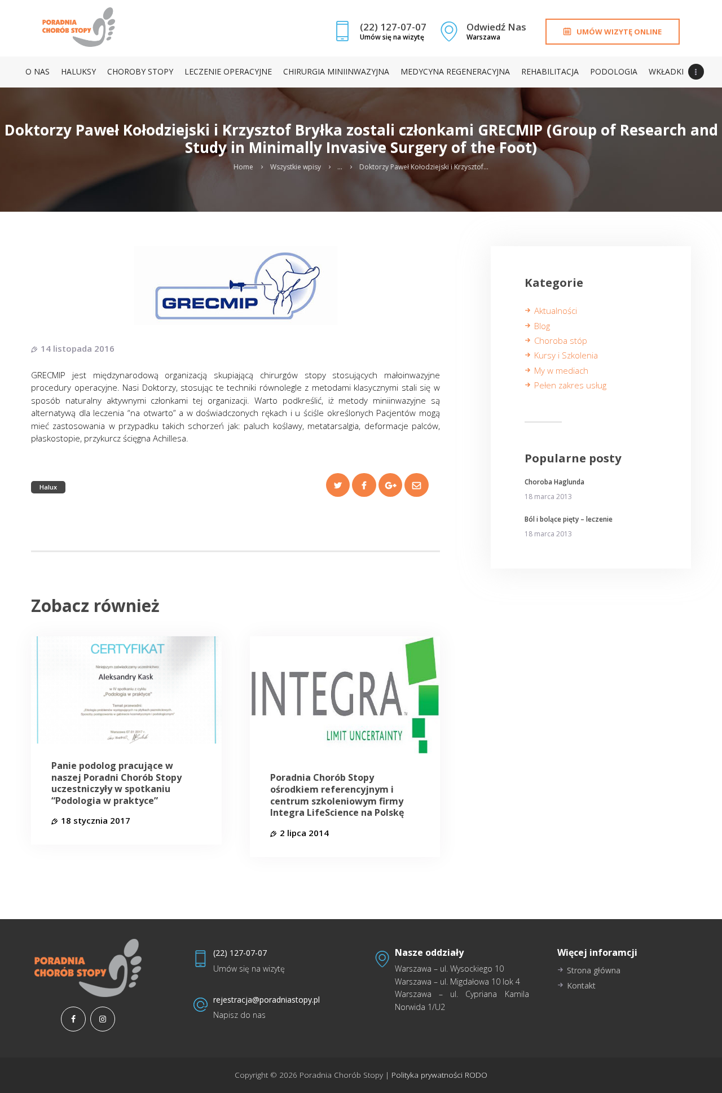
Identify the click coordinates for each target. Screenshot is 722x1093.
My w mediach (561, 370)
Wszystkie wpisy (295, 167)
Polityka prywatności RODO (438, 1075)
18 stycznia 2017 (95, 820)
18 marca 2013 (548, 496)
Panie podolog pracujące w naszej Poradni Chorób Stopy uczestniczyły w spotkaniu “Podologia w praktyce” (116, 783)
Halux (48, 487)
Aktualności (555, 310)
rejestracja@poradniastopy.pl (266, 999)
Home (243, 167)
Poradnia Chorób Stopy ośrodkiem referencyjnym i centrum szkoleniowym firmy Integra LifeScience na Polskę (337, 795)
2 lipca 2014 (304, 832)
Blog (542, 325)
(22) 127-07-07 (240, 952)
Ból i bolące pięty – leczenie (569, 519)
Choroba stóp (560, 340)
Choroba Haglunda (554, 482)
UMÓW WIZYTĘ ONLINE (619, 32)
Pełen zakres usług (570, 385)
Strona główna (593, 970)
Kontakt (581, 985)
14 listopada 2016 (78, 348)
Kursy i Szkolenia (566, 355)
